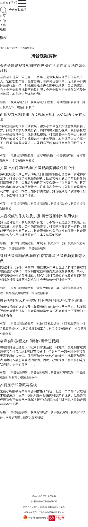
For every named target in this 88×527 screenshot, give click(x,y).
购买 (3, 38)
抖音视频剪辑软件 (17, 293)
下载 (3, 24)
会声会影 (6, 3)
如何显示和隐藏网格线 (18, 385)
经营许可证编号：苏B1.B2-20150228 (39, 507)
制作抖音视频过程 (22, 243)
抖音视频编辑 (39, 203)
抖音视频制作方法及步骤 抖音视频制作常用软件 (39, 216)
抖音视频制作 (59, 203)
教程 (3, 29)
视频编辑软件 (28, 377)
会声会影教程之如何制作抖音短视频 (29, 341)
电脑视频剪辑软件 (67, 102)
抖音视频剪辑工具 (47, 288)
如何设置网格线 (33, 417)
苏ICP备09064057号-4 (38, 518)
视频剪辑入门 (19, 102)
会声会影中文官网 (9, 48)
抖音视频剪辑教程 (22, 288)
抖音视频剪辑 (65, 155)
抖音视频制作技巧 (22, 323)
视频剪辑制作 (25, 107)
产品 (3, 20)
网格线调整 (13, 417)
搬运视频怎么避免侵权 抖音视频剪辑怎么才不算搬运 (43, 300)
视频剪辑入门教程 (42, 102)
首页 (3, 15)
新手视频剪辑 (59, 412)
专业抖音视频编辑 (47, 243)
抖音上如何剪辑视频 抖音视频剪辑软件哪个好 (37, 168)
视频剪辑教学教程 (22, 160)
